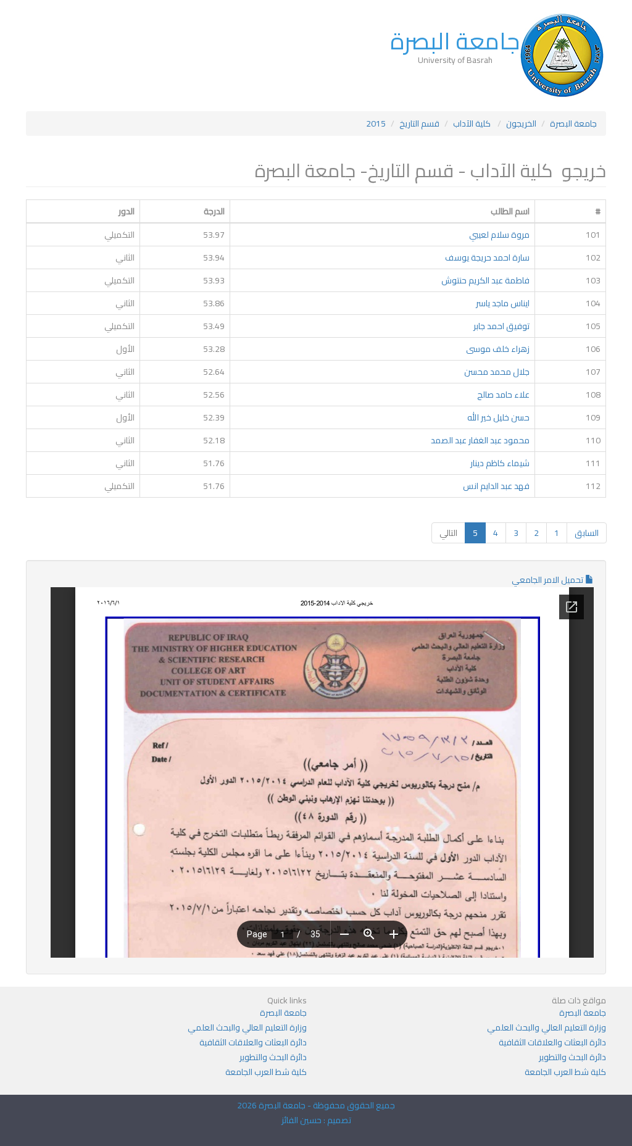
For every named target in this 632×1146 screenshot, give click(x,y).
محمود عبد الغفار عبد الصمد (480, 440)
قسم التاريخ (419, 123)
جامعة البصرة (455, 41)
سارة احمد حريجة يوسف (487, 257)
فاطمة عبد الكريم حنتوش (485, 280)
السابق (587, 533)
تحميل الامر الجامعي (548, 580)
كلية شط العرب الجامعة (565, 1072)
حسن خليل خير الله (498, 417)
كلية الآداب (473, 123)
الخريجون (521, 123)
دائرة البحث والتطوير (572, 1057)
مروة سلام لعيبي (499, 235)
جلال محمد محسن (497, 372)
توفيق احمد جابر (501, 326)
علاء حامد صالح (503, 395)
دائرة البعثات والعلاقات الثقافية (552, 1042)
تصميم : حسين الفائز (316, 1120)
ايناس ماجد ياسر (503, 303)
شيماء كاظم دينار (499, 463)
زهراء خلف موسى (498, 349)
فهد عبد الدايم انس (496, 486)
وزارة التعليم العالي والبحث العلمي (546, 1027)
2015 (376, 123)
